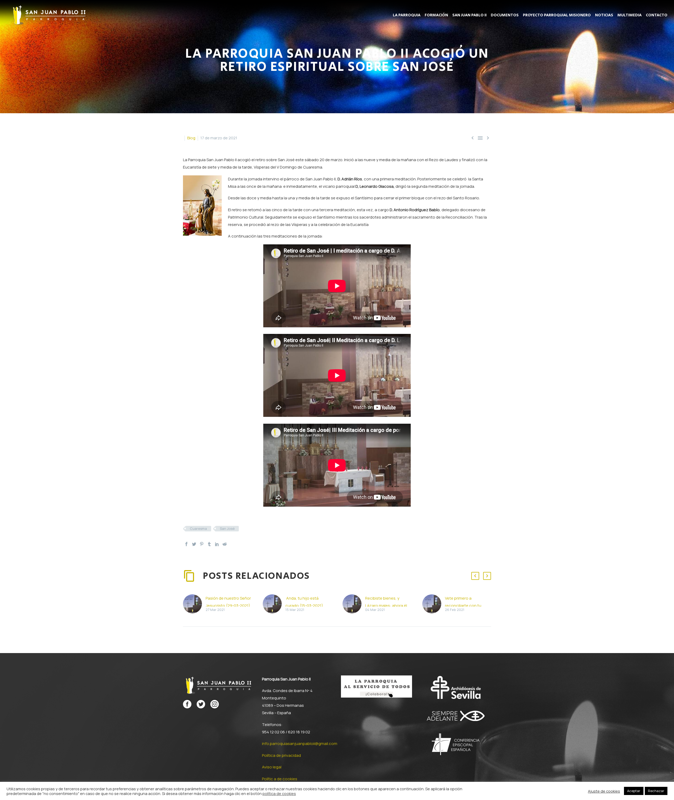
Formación (436, 15)
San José (227, 528)
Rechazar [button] (656, 790)
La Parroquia (406, 15)
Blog (191, 138)
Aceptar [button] (633, 790)
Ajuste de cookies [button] (604, 791)
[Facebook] (186, 544)
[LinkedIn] (217, 544)
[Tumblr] (209, 544)
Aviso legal (271, 767)
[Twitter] (194, 544)
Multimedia (629, 15)
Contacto (656, 15)
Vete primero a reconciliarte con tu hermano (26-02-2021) (466, 605)
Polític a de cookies (279, 779)
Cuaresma (198, 528)
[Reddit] (224, 544)
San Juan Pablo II (469, 15)
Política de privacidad (281, 755)
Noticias (604, 15)
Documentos (505, 15)
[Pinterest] (202, 544)
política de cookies (279, 793)
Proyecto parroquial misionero (557, 15)
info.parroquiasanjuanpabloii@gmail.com (299, 743)
